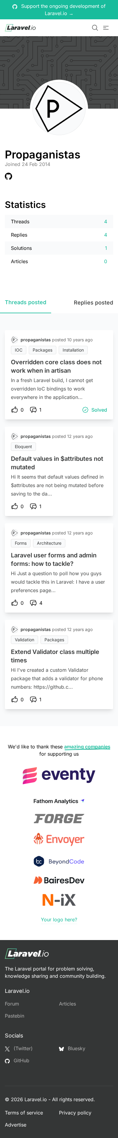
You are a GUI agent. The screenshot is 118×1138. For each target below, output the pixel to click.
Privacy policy (75, 1113)
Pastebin (14, 1016)
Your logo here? (59, 919)
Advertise (15, 1125)
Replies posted (93, 302)
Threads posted (25, 302)
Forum (12, 1004)
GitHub (20, 1060)
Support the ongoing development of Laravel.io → (63, 9)
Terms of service (24, 1113)
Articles (67, 1004)
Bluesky (75, 1048)
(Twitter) (22, 1048)
